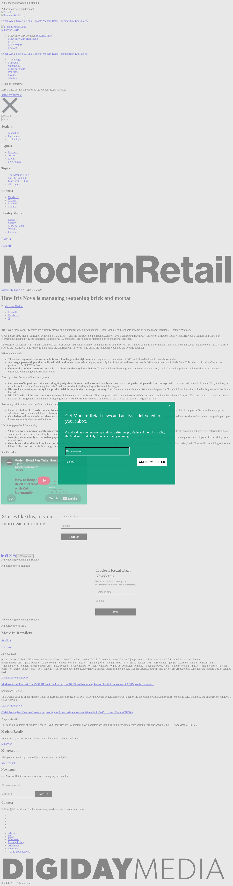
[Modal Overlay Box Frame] (116, 443)
